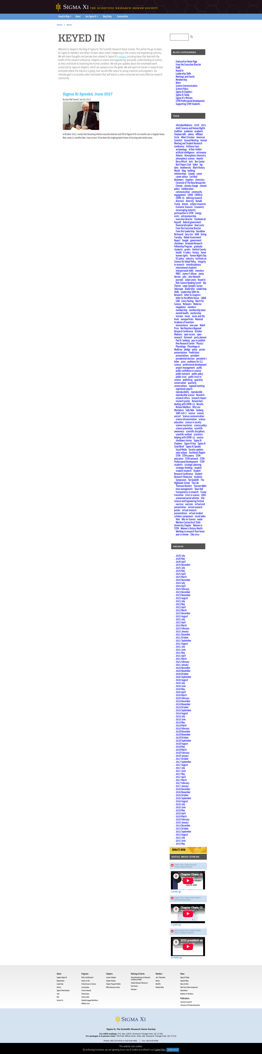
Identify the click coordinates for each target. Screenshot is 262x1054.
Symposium (181, 480)
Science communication (193, 416)
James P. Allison (189, 273)
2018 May (180, 746)
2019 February (182, 728)
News (69, 25)
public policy (197, 373)
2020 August (182, 680)
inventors (199, 270)
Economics (199, 207)
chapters (189, 179)
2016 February (182, 819)
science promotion (184, 428)
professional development (195, 364)
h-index (187, 252)
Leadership (60, 984)
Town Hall (198, 489)
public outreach (183, 373)
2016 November (183, 792)
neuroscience (182, 325)
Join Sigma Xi (90, 16)
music (187, 316)
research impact (199, 398)
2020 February (182, 698)
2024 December (183, 580)
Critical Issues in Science (88, 984)
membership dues (197, 310)
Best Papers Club (183, 164)
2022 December (183, 613)
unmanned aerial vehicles (187, 498)
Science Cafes (85, 997)
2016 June (181, 807)
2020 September (183, 677)
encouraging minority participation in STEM (185, 212)
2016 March (181, 816)
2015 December (183, 825)
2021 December (183, 634)
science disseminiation (186, 419)
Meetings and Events (185, 76)
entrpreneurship (188, 216)
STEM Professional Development (190, 101)
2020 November (183, 671)
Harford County (199, 249)
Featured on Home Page (186, 61)
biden (195, 164)
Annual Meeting (191, 140)
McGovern (187, 304)
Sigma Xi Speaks (193, 446)
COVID (190, 195)
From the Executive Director (188, 64)
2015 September (183, 831)
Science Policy (182, 88)
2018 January (182, 755)
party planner (200, 337)
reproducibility (182, 392)
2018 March (181, 749)
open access (189, 334)
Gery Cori (189, 234)
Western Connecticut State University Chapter (187, 524)
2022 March (181, 625)
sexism (200, 437)
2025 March (181, 577)
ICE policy (180, 258)
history (195, 252)
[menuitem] (64, 17)
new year (194, 325)
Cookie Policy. (160, 1050)
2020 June (181, 686)
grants (187, 249)
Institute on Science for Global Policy (190, 260)
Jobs (58, 994)
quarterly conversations (185, 384)
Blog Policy (107, 16)
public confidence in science (188, 370)
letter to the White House (187, 298)
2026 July (180, 555)
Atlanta (179, 155)
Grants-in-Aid (85, 981)
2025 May (180, 571)
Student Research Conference (187, 472)
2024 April (181, 586)
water (200, 519)
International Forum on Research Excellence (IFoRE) (140, 979)
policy (194, 349)
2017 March (181, 780)
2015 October (182, 828)
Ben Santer (200, 161)
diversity (190, 201)
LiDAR (203, 298)
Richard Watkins (183, 407)
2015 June (181, 840)
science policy (200, 425)
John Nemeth (194, 276)
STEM (178, 455)
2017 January (182, 786)
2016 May (180, 810)
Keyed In (179, 70)
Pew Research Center (185, 343)
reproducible (196, 392)
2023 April (181, 607)
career (199, 173)
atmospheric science (185, 158)
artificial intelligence (185, 152)
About (78, 16)
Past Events (134, 986)
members (192, 307)
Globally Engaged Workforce (89, 1000)
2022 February (182, 628)
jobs (184, 276)
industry (190, 258)
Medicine (197, 304)
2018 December (183, 731)
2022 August (182, 616)
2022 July (180, 619)
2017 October (182, 758)
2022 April (181, 622)
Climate (179, 185)
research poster (183, 401)
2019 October (182, 707)
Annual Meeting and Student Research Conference (190, 143)
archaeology (181, 149)
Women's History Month (191, 528)
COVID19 (198, 195)
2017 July (180, 768)
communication (183, 192)
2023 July (180, 601)
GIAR (197, 234)
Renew (158, 981)
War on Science (188, 519)
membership (181, 310)
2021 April (181, 655)
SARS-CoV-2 (181, 413)
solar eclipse (181, 452)
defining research (194, 198)
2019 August (182, 713)
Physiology (181, 346)
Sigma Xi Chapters (184, 91)
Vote (178, 519)
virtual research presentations (185, 512)
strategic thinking (184, 467)
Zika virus (194, 534)
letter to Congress (192, 295)
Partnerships (85, 994)
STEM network (191, 458)
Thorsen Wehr (200, 486)
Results (199, 404)
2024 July (180, 583)
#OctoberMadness (184, 125)
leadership (190, 289)
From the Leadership (185, 231)
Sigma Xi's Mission (184, 98)
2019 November (183, 704)
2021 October (182, 637)
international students (186, 267)
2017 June (181, 771)
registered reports (184, 389)
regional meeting (197, 386)
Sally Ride (189, 410)
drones (185, 204)
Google (185, 240)
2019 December (183, 701)
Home (59, 25)
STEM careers (188, 455)
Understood (173, 1050)
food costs (199, 225)
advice (191, 134)
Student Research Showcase (188, 475)
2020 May (180, 689)
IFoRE (178, 67)
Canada (191, 173)
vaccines (189, 504)
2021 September (183, 640)
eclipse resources (198, 204)
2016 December (183, 789)
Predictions (194, 352)
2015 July (180, 837)
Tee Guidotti (193, 480)
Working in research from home (190, 531)
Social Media (181, 449)
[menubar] (93, 17)
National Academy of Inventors (188, 321)
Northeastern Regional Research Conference (187, 330)
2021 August (182, 643)
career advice (182, 176)
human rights (182, 255)
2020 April (181, 692)
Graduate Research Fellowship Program (188, 245)
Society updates (196, 449)
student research (183, 470)
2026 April (181, 561)
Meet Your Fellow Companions (189, 987)
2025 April (181, 574)
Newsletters (184, 991)
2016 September (183, 798)
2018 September (183, 740)
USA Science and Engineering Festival (189, 500)
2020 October (182, 674)
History (59, 987)
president (194, 355)
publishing (187, 380)
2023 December (183, 592)
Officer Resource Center (113, 987)
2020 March (181, 695)
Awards (199, 158)
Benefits (158, 984)
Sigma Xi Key (190, 443)
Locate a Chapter (111, 978)
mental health (182, 313)
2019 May (180, 722)
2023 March (181, 610)
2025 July (180, 567)
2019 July (180, 716)
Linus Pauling (187, 301)
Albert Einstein (188, 137)
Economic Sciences (184, 207)
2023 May (180, 604)
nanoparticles (187, 319)
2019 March (181, 725)
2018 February (182, 752)
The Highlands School (189, 481)
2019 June (181, 719)
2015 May (180, 843)
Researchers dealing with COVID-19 (188, 403)
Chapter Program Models (113, 984)
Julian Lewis (190, 279)
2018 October (182, 737)
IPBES (178, 273)
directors (180, 201)
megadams (181, 307)
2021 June (181, 649)
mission (122, 56)
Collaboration (187, 189)
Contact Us (60, 1000)
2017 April (181, 777)
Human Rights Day (198, 255)
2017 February (182, 783)
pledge (187, 349)
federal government (192, 222)
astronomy (201, 152)
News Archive (184, 984)
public (199, 367)
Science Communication (186, 85)
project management (185, 367)
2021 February (182, 661)
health (179, 252)
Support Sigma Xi (62, 978)
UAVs (203, 495)
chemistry (200, 179)
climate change (191, 185)
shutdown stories (184, 440)
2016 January (182, 822)
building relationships (184, 172)
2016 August (182, 801)
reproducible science (185, 395)
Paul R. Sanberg (183, 340)
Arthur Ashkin (195, 149)
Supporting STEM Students (188, 104)
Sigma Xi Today (182, 95)
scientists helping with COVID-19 (188, 436)
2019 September (183, 710)
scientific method (184, 434)
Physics (199, 343)
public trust (181, 376)
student (198, 467)
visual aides (200, 516)
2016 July (180, 804)
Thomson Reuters (184, 486)
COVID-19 (180, 198)
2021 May (180, 652)
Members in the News (186, 994)
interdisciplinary (193, 264)
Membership (181, 79)
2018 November (183, 734)
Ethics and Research (87, 978)
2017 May (180, 774)
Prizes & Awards (86, 991)
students (198, 477)
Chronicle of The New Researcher (191, 182)
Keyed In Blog (64, 16)
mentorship (195, 313)
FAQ (58, 997)
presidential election (185, 358)
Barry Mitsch (181, 161)
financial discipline (184, 225)
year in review (182, 534)
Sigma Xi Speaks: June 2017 (88, 94)
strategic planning (192, 464)
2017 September (183, 762)
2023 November (183, 595)
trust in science (192, 495)
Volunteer (134, 989)
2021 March (181, 658)
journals (179, 279)
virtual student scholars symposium (188, 515)
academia (188, 131)
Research (200, 395)
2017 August (182, 765)
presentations (182, 355)
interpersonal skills (184, 270)
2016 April (181, 813)
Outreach (188, 337)
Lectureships (85, 987)
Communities (122, 16)
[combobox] (177, 37)
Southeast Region (197, 452)
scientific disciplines (195, 431)
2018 (196, 125)
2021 (203, 125)
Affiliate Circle (85, 1004)
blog (184, 170)
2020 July (180, 683)
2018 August (182, 743)
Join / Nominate (160, 978)
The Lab (195, 483)
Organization (60, 981)
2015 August (182, 834)
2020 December (183, 668)
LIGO (178, 301)
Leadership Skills (183, 73)
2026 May (180, 558)
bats (191, 161)
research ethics (183, 398)
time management (184, 489)
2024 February (182, 589)
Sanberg (199, 410)
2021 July (180, 646)
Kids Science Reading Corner (188, 283)
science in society (193, 422)
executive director (184, 219)
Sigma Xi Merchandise (63, 991)
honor (203, 252)
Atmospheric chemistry (195, 155)
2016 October (182, 795)
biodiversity (185, 167)
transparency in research (187, 492)
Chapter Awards (111, 981)
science (191, 413)
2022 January (182, 631)
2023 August (182, 598)
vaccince (179, 504)
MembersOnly (160, 987)
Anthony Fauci (192, 146)
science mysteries (184, 425)
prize (183, 361)
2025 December (183, 564)
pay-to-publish (198, 340)
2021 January (182, 665)
